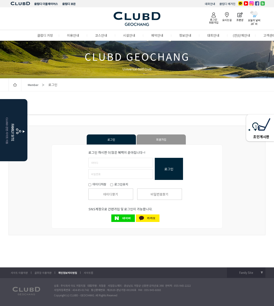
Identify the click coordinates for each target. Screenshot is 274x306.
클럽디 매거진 (227, 4)
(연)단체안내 (241, 35)
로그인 (111, 139)
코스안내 (101, 35)
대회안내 (210, 4)
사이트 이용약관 (19, 272)
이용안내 (73, 35)
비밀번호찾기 (159, 194)
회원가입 (161, 139)
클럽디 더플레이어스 (46, 4)
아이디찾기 (110, 194)
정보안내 (185, 35)
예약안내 (157, 35)
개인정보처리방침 (67, 272)
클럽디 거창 (45, 35)
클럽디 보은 (69, 4)
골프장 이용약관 (43, 272)
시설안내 (129, 35)
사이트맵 (88, 272)
